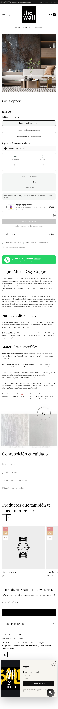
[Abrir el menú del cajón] (4, 15)
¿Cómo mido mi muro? (16, 148)
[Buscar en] (10, 15)
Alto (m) (42, 159)
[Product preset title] (23, 547)
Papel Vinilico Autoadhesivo (29, 130)
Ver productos (38, 683)
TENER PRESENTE (13, 624)
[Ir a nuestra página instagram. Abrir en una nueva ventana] (5, 654)
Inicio (17, 28)
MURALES (26, 28)
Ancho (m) (15, 159)
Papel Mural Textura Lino (29, 123)
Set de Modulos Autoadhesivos (29, 137)
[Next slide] (8, 517)
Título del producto (10, 572)
